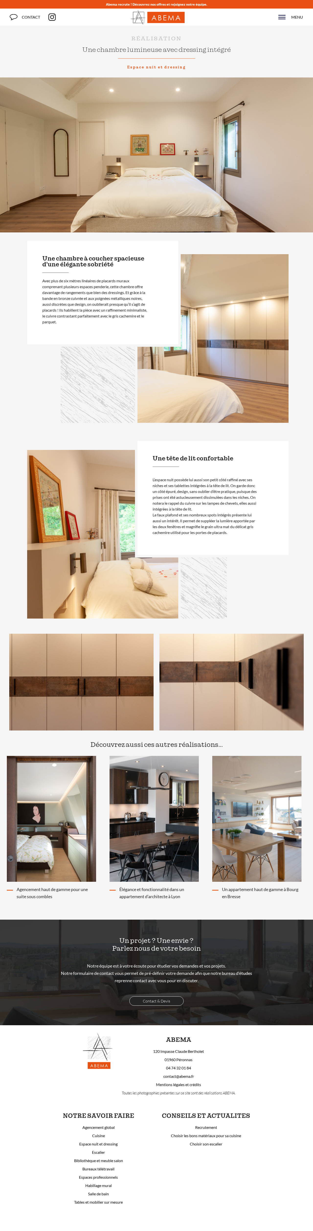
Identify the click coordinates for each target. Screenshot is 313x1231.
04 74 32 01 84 (178, 1068)
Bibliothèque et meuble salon (98, 1160)
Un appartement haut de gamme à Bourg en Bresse (260, 893)
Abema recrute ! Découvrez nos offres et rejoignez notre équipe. (156, 4)
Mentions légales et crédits (178, 1084)
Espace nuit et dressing (156, 67)
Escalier (98, 1152)
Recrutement (206, 1127)
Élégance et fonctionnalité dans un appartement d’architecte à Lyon (151, 893)
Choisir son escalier (206, 1144)
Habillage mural (98, 1185)
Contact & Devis (156, 1001)
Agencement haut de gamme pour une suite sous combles (52, 893)
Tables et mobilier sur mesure (98, 1202)
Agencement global (98, 1127)
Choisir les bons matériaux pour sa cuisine (206, 1135)
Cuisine (98, 1135)
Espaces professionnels (98, 1177)
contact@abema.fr (178, 1076)
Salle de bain (98, 1193)
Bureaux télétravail (98, 1168)
